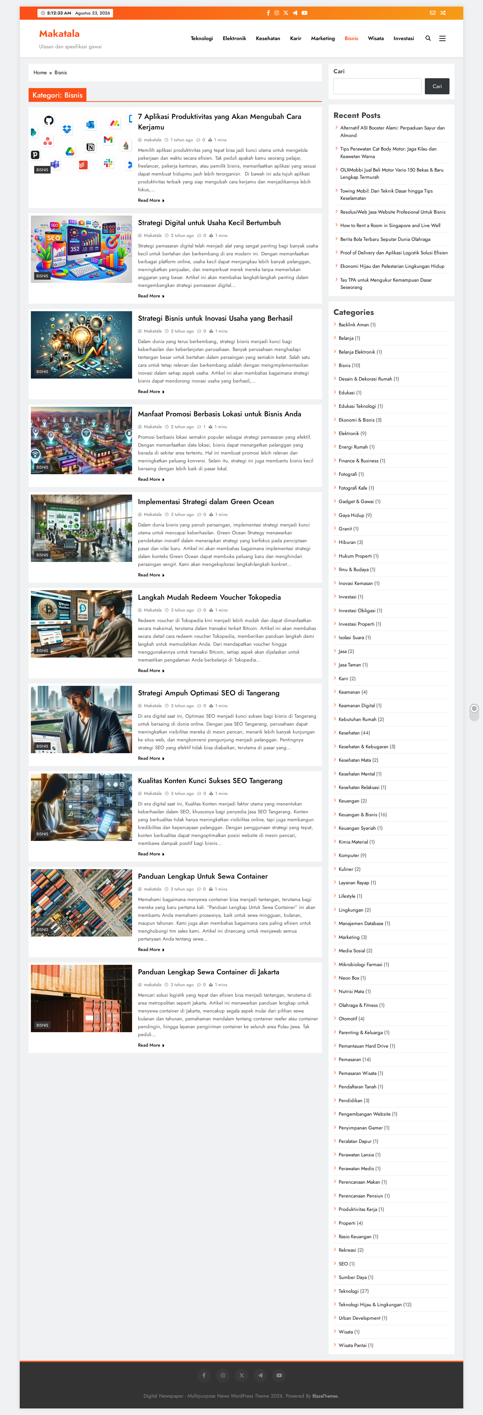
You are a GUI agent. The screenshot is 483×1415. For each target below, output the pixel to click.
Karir (295, 38)
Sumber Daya (353, 1277)
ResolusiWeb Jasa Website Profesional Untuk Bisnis (393, 212)
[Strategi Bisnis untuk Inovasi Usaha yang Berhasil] (81, 345)
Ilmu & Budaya (354, 569)
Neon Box (349, 978)
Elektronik (234, 38)
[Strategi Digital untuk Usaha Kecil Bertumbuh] (81, 249)
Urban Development (359, 1318)
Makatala (59, 33)
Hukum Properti (355, 556)
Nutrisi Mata (351, 991)
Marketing (323, 38)
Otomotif (348, 1018)
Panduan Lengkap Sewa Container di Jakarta (208, 971)
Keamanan (349, 692)
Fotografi (348, 474)
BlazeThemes (325, 1396)
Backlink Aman (354, 324)
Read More (149, 200)
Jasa (343, 651)
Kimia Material (353, 842)
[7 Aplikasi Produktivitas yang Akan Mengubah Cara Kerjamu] (81, 143)
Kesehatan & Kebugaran (363, 746)
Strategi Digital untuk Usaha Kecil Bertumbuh (209, 222)
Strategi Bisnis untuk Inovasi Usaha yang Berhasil (215, 318)
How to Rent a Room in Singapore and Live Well (390, 225)
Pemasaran (350, 1059)
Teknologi (202, 38)
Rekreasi (347, 1250)
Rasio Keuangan (355, 1236)
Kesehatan (268, 38)
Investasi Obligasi (357, 610)
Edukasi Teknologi (357, 406)
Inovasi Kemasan (356, 583)
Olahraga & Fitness (358, 1005)
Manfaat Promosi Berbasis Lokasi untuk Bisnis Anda (219, 413)
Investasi (404, 38)
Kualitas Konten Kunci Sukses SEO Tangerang (210, 780)
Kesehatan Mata (355, 760)
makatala (152, 139)
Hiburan (347, 542)
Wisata (376, 38)
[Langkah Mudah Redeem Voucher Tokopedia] (81, 624)
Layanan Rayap (354, 882)
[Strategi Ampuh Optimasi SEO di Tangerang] (81, 719)
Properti (347, 1223)
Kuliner (346, 869)
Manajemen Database (361, 923)
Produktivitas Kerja (358, 1209)
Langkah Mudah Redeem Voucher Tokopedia (209, 597)
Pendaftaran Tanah (358, 1086)
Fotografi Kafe (353, 488)
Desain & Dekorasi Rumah (365, 379)
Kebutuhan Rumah (358, 719)
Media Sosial (352, 950)
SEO (343, 1263)
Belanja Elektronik (357, 352)
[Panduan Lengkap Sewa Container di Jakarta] (81, 998)
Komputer (349, 855)
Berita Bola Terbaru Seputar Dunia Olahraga (385, 239)
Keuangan (349, 800)
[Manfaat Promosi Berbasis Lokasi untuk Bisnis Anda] (81, 440)
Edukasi (347, 392)
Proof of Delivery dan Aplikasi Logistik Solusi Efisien (394, 252)
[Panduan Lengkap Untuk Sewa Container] (81, 903)
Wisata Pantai (353, 1345)
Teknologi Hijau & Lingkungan (370, 1304)
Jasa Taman (350, 664)
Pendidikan (350, 1100)
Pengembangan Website (365, 1114)
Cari (339, 71)
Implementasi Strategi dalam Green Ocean (206, 501)
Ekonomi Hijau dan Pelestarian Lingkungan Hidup (392, 266)
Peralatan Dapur (355, 1141)
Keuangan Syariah (357, 828)
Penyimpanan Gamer (361, 1127)
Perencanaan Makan (359, 1182)
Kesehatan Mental (357, 773)
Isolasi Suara (351, 637)
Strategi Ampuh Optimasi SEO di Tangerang (209, 692)
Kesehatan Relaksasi (359, 787)
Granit (345, 528)
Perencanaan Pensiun (361, 1195)
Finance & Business (359, 460)
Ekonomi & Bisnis (357, 420)
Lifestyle (347, 896)
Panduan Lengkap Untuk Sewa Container (203, 876)
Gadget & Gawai (356, 501)
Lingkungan (351, 910)
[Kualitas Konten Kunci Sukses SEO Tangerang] (81, 807)
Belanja (346, 338)
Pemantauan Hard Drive (363, 1046)
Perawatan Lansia (356, 1154)
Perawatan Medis (356, 1168)
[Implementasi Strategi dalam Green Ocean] (81, 528)
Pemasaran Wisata (358, 1073)
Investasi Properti (357, 624)
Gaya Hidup (351, 515)
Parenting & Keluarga (361, 1032)
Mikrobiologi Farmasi (360, 964)
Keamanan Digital (357, 705)
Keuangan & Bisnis (358, 814)
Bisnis (351, 38)
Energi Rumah (353, 447)
